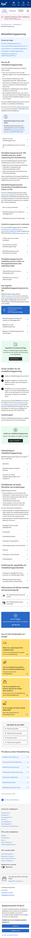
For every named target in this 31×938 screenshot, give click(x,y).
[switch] (3, 867)
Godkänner (15, 926)
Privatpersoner (7, 24)
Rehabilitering (17, 24)
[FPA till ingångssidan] (4, 4)
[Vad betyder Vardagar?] (28, 456)
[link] (5, 11)
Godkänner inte (15, 930)
